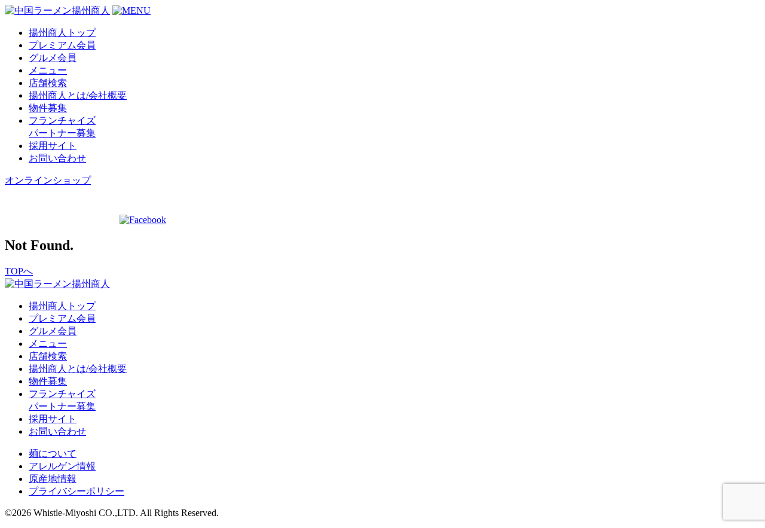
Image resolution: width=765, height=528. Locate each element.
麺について (52, 453)
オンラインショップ (48, 180)
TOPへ (19, 271)
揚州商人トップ (62, 33)
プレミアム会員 (62, 45)
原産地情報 (52, 479)
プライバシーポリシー (76, 491)
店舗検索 (48, 83)
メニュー (48, 70)
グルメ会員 (52, 58)
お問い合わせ (57, 158)
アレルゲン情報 (62, 466)
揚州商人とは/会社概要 (78, 95)
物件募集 (48, 108)
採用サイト (52, 146)
